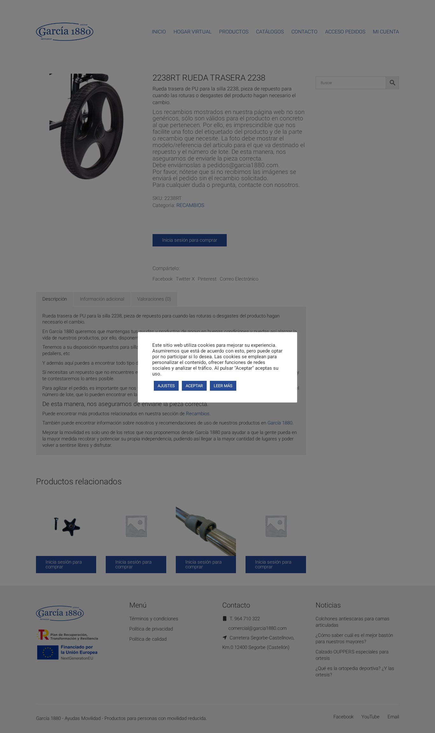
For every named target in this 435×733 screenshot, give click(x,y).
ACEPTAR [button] (194, 385)
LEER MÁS (223, 385)
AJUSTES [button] (166, 385)
